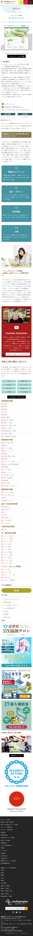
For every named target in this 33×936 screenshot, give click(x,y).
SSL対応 (21, 22)
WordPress (28, 22)
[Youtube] (16, 912)
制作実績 (14, 11)
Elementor (15, 22)
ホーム (9, 11)
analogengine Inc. (17, 933)
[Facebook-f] (13, 912)
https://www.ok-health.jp (20, 53)
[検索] (26, 908)
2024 (8, 117)
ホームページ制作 (16, 15)
